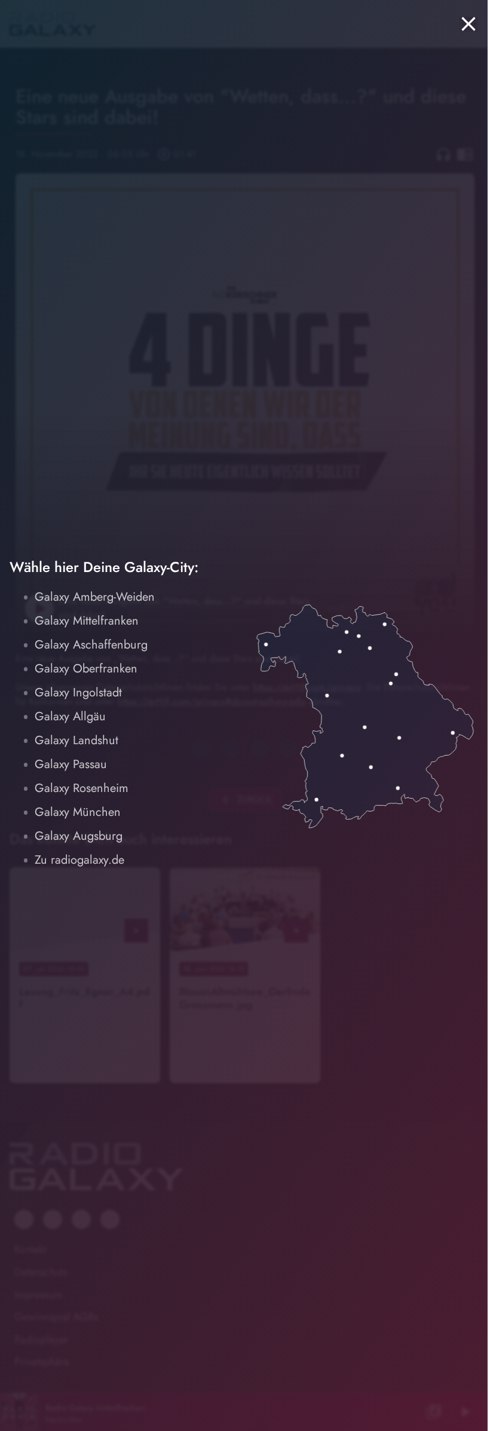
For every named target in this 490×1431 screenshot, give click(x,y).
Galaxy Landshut (76, 740)
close (468, 24)
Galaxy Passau (71, 764)
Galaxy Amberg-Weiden (95, 597)
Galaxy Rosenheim (81, 788)
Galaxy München (78, 812)
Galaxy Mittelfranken (87, 620)
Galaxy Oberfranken (86, 668)
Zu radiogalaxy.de (79, 860)
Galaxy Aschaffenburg (91, 644)
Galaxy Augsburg (78, 836)
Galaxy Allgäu (70, 716)
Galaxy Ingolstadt (78, 692)
